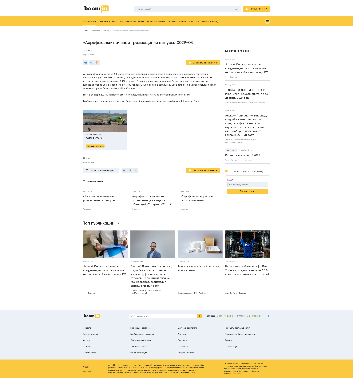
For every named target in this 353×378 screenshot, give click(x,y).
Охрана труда (232, 346)
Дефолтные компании (140, 340)
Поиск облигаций (156, 21)
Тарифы (228, 340)
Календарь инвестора (181, 21)
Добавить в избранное (205, 62)
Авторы (86, 340)
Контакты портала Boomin (237, 328)
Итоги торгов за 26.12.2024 (242, 155)
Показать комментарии (102, 170)
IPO (226, 77)
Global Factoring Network (257, 102)
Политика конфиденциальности (240, 334)
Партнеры (183, 340)
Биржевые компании (140, 328)
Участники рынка (108, 21)
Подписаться (247, 191)
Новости (106, 30)
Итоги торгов (231, 150)
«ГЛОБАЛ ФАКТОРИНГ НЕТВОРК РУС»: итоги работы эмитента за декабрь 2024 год (246, 93)
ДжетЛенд (233, 77)
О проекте (183, 346)
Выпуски (182, 334)
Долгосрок (242, 293)
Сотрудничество (186, 353)
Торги (227, 160)
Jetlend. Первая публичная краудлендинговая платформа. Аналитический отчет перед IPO (246, 68)
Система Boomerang (207, 21)
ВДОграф (234, 160)
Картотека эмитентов (132, 21)
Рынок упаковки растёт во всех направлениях (198, 268)
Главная (85, 30)
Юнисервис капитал (185, 293)
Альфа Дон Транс (231, 293)
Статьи (86, 346)
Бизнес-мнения (90, 334)
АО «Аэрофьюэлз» (93, 74)
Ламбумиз (202, 293)
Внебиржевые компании (142, 334)
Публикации (89, 21)
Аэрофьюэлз (88, 55)
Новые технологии (246, 160)
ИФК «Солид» (127, 88)
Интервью (228, 139)
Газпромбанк (110, 88)
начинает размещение (137, 74)
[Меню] (267, 21)
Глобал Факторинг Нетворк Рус (236, 102)
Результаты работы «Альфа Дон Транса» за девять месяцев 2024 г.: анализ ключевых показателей (247, 270)
